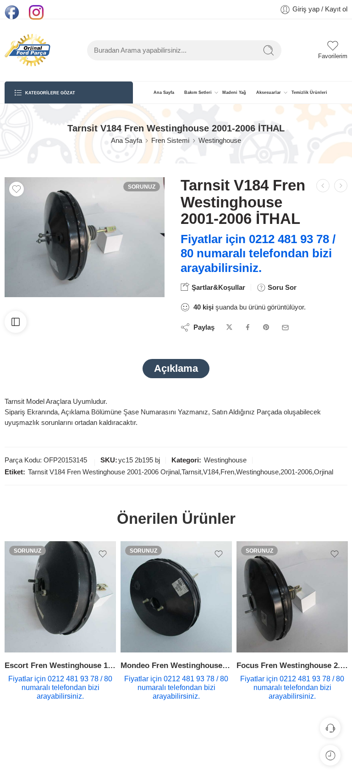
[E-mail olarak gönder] (285, 327)
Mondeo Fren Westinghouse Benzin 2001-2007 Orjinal (176, 665)
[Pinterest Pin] (266, 327)
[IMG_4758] (85, 237)
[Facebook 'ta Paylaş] (247, 327)
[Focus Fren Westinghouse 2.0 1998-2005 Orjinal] (292, 596)
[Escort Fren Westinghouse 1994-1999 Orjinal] (60, 596)
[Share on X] (229, 327)
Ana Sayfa (164, 92)
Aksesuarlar (268, 92)
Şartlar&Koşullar (217, 287)
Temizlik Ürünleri (309, 92)
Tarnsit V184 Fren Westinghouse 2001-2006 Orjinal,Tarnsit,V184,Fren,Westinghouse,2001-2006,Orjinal (180, 472)
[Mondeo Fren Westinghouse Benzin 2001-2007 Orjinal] (176, 596)
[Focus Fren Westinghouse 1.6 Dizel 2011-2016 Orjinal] (323, 185)
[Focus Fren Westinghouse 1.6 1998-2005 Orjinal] (340, 185)
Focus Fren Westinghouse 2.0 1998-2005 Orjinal (292, 665)
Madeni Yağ (234, 92)
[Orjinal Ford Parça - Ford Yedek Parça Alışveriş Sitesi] (27, 50)
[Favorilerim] (16, 189)
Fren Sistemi (170, 140)
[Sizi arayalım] (330, 727)
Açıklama (176, 368)
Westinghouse (219, 140)
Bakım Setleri (198, 92)
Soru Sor (281, 287)
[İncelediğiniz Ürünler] (330, 755)
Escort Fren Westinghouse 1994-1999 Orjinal (60, 665)
